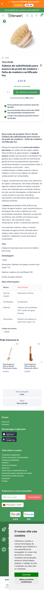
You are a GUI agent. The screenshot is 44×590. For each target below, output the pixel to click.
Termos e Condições (9, 465)
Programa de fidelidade (10, 460)
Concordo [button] (26, 575)
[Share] (41, 65)
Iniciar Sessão (34, 497)
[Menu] (3, 16)
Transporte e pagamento (11, 455)
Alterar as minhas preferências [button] (26, 580)
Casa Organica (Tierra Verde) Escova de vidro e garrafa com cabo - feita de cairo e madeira (31, 369)
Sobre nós (5, 422)
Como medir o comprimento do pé (14, 471)
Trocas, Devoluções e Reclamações (15, 457)
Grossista (5, 424)
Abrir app (29, 5)
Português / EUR (13, 505)
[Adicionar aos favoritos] (17, 344)
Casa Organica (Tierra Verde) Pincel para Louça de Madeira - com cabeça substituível (10, 369)
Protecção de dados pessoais (13, 476)
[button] (9, 434)
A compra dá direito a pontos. (22, 98)
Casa (7, 58)
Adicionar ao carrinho (28, 92)
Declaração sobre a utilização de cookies (17, 473)
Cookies (5, 481)
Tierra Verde (22, 287)
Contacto (5, 463)
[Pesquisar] (27, 16)
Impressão (6, 478)
